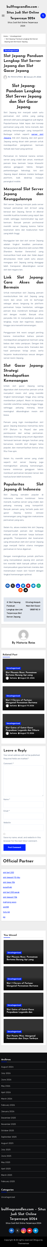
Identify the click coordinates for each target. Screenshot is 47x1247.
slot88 (6, 907)
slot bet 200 (8, 872)
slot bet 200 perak (11, 892)
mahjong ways (9, 902)
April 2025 (6, 1169)
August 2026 (7, 1067)
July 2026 (6, 1073)
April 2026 (6, 1092)
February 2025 (8, 1181)
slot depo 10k (9, 882)
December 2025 (8, 1118)
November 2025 (8, 1124)
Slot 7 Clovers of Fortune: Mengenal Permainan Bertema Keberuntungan (21, 702)
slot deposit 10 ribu (11, 877)
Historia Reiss (17, 77)
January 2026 (7, 1111)
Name (6, 799)
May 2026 (5, 1086)
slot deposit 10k (10, 897)
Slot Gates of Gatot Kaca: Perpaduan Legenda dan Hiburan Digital (23, 730)
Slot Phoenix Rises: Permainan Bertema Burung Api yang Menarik (21, 675)
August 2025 (7, 1143)
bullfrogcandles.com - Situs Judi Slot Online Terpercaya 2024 (23, 12)
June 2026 (6, 1080)
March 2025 (6, 1175)
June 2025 (6, 1156)
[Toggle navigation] (3, 15)
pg (4, 917)
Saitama (13, 678)
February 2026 (8, 1105)
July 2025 (6, 1149)
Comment (8, 763)
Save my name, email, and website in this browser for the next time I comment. (22, 839)
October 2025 (7, 1130)
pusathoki (7, 887)
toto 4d (6, 912)
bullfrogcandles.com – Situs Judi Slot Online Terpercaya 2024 (23, 1214)
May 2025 (5, 1162)
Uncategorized (11, 50)
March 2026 (6, 1099)
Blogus (37, 1240)
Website (7, 822)
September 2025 (9, 1137)
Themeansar (23, 1243)
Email (6, 811)
